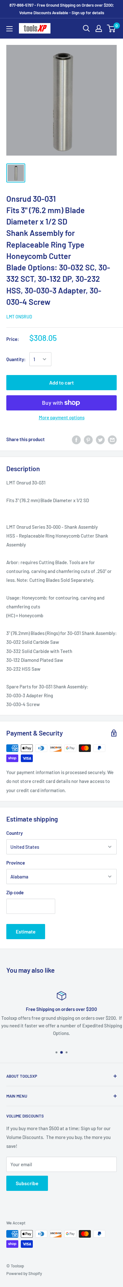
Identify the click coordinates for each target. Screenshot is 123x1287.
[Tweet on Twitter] (100, 439)
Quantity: (16, 359)
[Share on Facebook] (76, 439)
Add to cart (61, 382)
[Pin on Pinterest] (88, 439)
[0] (111, 28)
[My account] (99, 28)
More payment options (62, 417)
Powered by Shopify (24, 1273)
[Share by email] (112, 439)
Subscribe (27, 1183)
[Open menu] (9, 28)
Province (15, 862)
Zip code (15, 892)
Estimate (26, 931)
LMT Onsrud (19, 316)
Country (14, 833)
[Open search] (86, 28)
